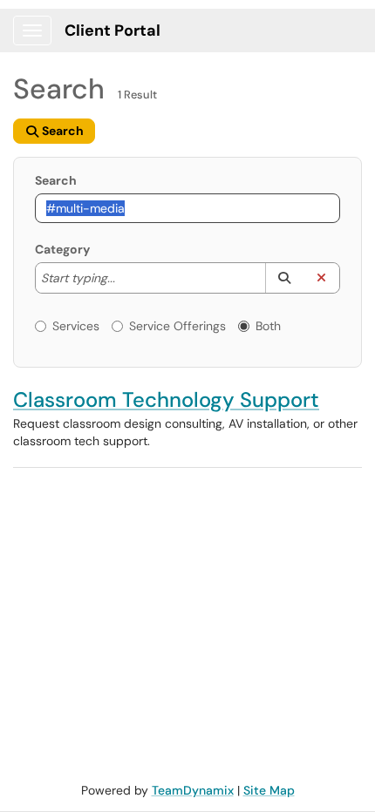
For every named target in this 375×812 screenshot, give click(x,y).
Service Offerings (177, 326)
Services (75, 326)
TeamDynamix (193, 790)
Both (268, 326)
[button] (284, 278)
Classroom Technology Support (166, 399)
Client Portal (112, 30)
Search (56, 180)
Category (62, 249)
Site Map (269, 790)
